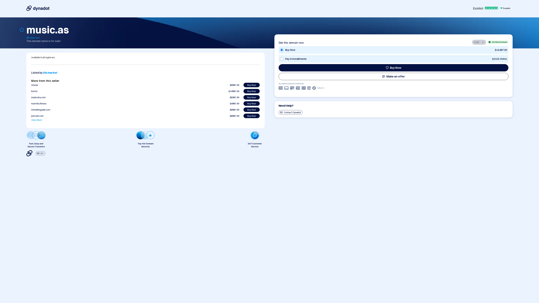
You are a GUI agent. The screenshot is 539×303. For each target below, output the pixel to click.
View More (36, 120)
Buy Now (395, 67)
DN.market (50, 72)
